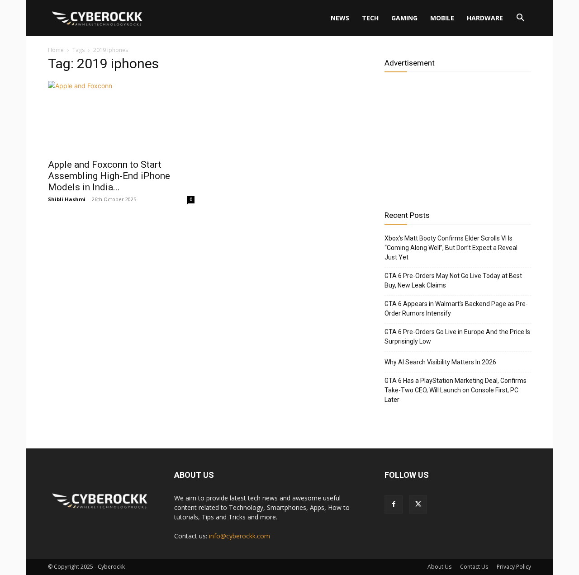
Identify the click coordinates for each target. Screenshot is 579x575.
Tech (370, 18)
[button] (520, 18)
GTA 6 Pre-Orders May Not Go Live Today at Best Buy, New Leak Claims (453, 280)
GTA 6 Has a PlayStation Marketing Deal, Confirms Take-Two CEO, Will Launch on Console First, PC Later (455, 390)
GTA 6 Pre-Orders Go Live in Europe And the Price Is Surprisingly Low (457, 336)
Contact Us (474, 566)
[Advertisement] (457, 137)
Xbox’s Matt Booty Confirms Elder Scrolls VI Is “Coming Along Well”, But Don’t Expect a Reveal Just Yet (450, 248)
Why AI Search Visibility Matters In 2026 (440, 362)
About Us (439, 566)
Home (56, 50)
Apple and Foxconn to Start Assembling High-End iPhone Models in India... (109, 176)
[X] (418, 504)
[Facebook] (393, 504)
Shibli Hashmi (66, 199)
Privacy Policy (514, 566)
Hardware (485, 18)
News (340, 18)
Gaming (404, 18)
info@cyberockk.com (239, 536)
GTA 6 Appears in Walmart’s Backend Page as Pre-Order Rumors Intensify (456, 308)
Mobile (442, 18)
